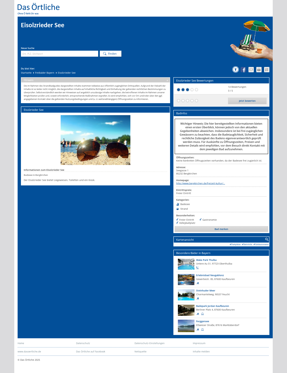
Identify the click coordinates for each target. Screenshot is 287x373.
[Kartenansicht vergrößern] (267, 239)
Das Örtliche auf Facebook (90, 351)
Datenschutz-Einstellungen (150, 343)
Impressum (199, 343)
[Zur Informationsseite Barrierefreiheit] (235, 69)
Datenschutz (83, 343)
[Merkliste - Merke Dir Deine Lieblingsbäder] (266, 69)
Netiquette (140, 351)
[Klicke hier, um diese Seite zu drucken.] (259, 69)
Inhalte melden (201, 351)
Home (21, 343)
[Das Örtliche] (40, 5)
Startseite (26, 72)
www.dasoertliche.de (29, 351)
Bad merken (221, 229)
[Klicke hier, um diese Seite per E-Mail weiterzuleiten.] (251, 69)
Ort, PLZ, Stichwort (35, 49)
